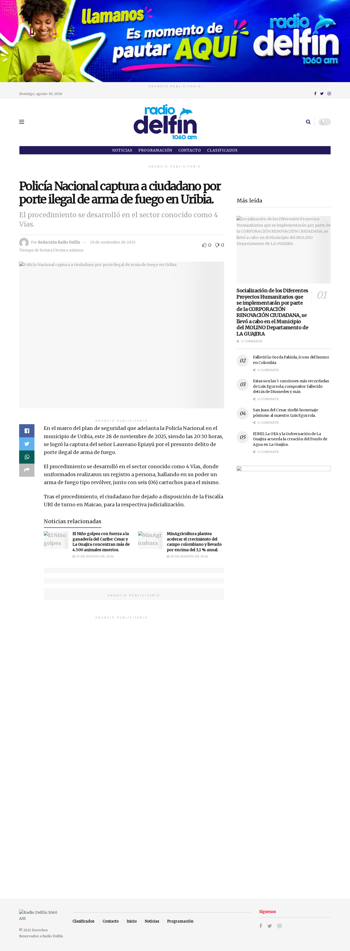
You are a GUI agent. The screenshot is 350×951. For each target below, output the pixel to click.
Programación (155, 150)
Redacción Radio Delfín (59, 242)
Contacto (189, 150)
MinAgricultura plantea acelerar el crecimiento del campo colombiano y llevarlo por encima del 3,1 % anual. (194, 541)
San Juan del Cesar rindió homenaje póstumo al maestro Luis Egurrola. (285, 412)
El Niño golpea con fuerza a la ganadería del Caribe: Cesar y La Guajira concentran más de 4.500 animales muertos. (101, 541)
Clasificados (222, 150)
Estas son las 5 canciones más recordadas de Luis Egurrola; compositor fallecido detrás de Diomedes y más (291, 386)
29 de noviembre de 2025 (112, 242)
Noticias (122, 150)
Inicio (132, 921)
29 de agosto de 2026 (94, 556)
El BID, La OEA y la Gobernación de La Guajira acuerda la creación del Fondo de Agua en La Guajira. (290, 439)
